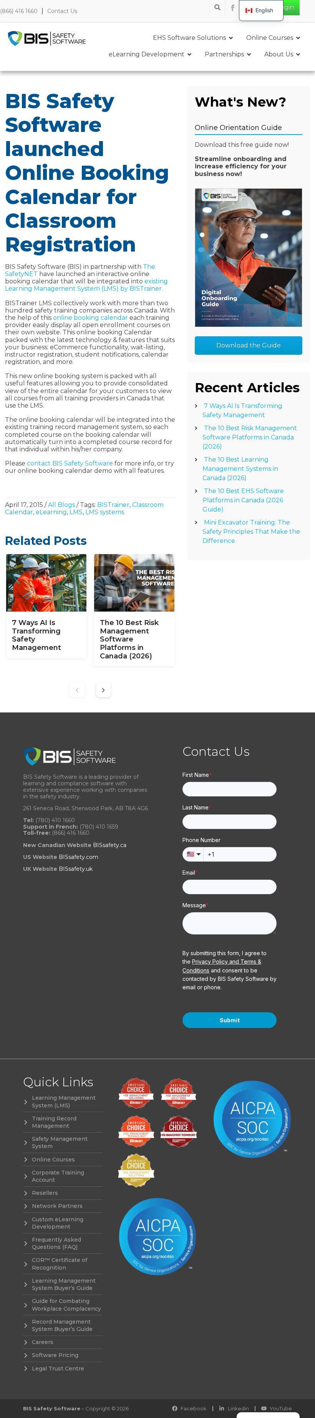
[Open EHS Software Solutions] (231, 38)
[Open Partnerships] (249, 54)
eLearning (51, 512)
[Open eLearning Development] (189, 54)
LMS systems (104, 512)
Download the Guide (248, 345)
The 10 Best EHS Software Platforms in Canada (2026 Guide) (243, 500)
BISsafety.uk (76, 868)
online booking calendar (90, 317)
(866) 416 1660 (19, 11)
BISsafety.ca (109, 845)
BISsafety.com (78, 857)
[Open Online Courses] (298, 38)
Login (285, 7)
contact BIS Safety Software (70, 463)
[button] (103, 690)
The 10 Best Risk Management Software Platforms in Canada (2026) (249, 437)
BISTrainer (113, 504)
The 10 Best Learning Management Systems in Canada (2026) (240, 469)
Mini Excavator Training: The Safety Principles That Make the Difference (251, 531)
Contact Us (62, 11)
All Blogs (61, 504)
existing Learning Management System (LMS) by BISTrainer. (86, 285)
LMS (76, 512)
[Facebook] (232, 7)
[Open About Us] (298, 54)
